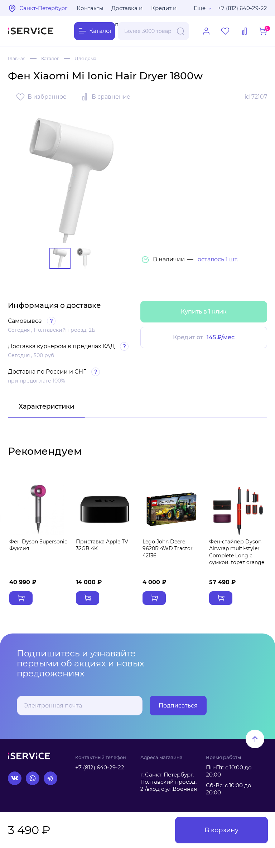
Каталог (50, 58)
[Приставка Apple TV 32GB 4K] (105, 509)
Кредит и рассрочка (165, 10)
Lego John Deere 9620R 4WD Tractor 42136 (168, 548)
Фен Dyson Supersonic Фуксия (38, 545)
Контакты (90, 8)
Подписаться (178, 705)
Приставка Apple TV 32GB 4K (102, 545)
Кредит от (204, 337)
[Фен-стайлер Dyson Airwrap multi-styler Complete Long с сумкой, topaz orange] (238, 509)
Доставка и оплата (127, 10)
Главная (16, 58)
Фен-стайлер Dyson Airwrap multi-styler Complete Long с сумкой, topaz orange (236, 552)
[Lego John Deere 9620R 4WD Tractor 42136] (172, 509)
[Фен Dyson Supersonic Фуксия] (38, 509)
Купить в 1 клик (204, 311)
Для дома (85, 58)
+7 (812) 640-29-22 (242, 8)
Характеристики (46, 406)
